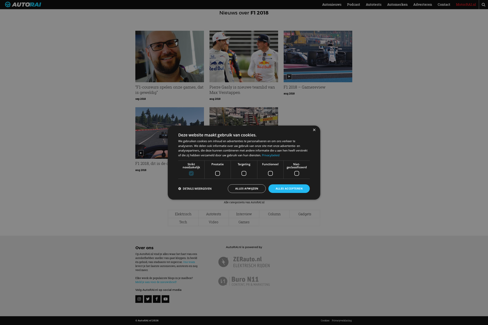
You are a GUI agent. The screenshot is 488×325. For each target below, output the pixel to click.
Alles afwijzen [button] (246, 188)
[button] (195, 188)
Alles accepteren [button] (289, 188)
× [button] (314, 129)
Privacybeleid (270, 155)
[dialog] (244, 162)
